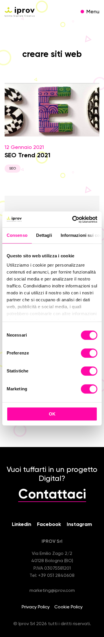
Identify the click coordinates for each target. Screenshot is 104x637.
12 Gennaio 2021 (27, 157)
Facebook (49, 524)
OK (52, 413)
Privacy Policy (36, 607)
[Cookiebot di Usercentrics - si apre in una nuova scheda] (73, 219)
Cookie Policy (68, 607)
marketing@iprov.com (52, 590)
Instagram (79, 524)
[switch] (89, 354)
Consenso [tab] (17, 235)
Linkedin (21, 524)
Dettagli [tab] (44, 235)
